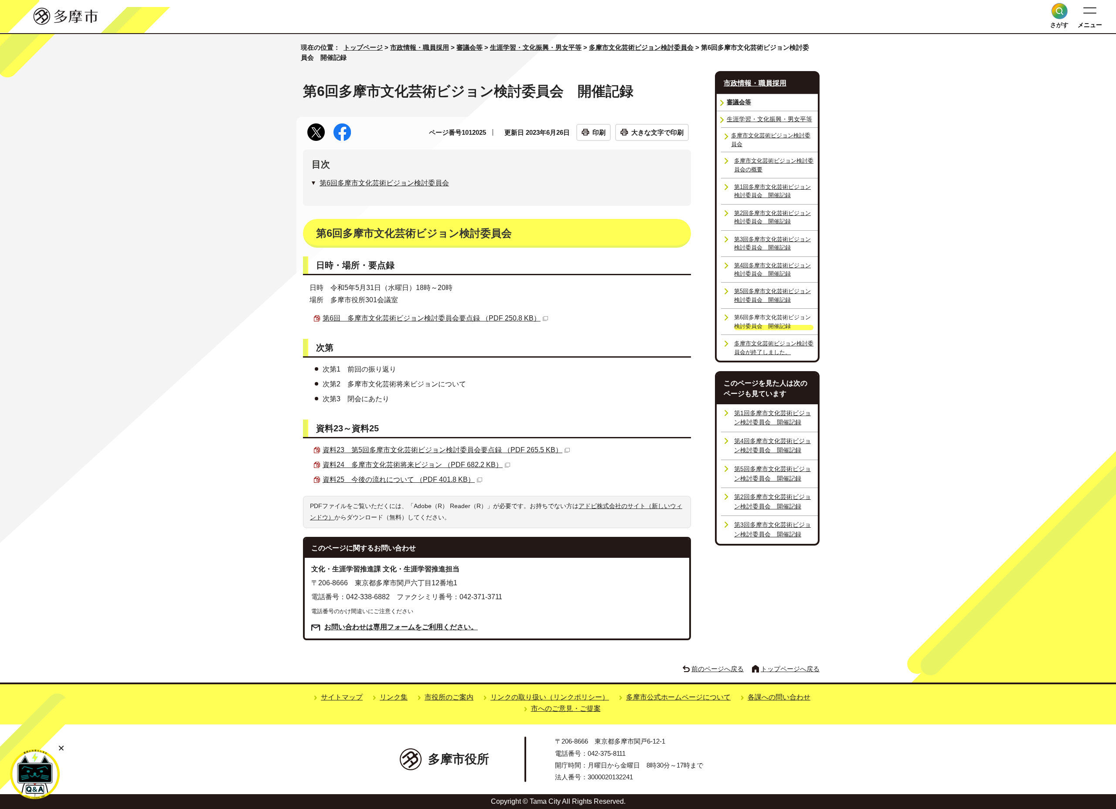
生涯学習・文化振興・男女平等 (536, 47)
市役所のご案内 (449, 697)
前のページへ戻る (717, 668)
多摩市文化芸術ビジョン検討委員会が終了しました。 (773, 347)
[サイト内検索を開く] (1059, 11)
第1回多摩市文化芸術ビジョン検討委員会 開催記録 (772, 191)
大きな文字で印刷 (657, 132)
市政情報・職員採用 (419, 47)
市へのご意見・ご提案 (566, 708)
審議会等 (469, 47)
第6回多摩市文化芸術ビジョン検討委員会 (384, 183)
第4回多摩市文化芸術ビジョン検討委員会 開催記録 (772, 269)
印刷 (599, 132)
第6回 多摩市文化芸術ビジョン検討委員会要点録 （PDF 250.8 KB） (432, 318)
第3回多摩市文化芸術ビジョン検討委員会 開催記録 (772, 243)
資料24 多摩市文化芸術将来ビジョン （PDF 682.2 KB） (413, 464)
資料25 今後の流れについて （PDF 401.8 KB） (399, 479)
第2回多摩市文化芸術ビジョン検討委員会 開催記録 (772, 217)
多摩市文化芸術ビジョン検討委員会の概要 (773, 164)
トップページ (363, 47)
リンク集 (394, 697)
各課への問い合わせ (779, 697)
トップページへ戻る (790, 668)
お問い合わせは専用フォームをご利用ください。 (401, 627)
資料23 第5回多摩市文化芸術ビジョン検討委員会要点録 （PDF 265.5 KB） (442, 450)
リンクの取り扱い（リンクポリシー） (549, 697)
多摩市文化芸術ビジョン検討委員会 (641, 47)
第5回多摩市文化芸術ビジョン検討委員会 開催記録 (772, 295)
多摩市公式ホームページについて (678, 697)
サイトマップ (342, 697)
